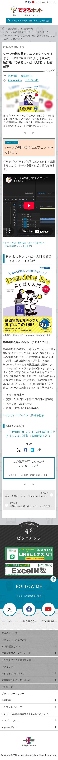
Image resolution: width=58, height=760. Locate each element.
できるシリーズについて (14, 639)
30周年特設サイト (11, 646)
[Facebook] (29, 2)
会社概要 (6, 700)
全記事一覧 (7, 686)
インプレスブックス (12, 720)
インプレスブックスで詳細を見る (24, 415)
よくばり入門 (32, 80)
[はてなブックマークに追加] (32, 450)
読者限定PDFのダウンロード (16, 653)
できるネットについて (46, 2)
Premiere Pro (15, 80)
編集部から (14, 28)
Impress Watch (9, 727)
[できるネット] (3, 28)
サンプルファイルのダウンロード (18, 660)
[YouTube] (33, 2)
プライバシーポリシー (13, 693)
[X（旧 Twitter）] (26, 2)
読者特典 (28, 28)
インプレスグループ (12, 707)
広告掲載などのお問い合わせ (16, 680)
